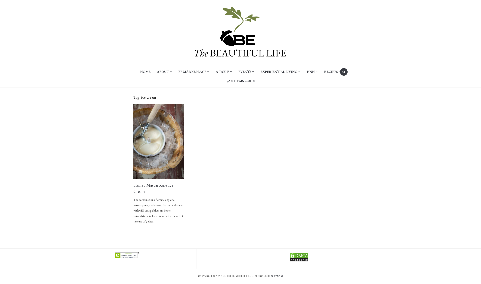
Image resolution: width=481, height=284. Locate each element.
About (163, 71)
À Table (222, 71)
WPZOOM (277, 276)
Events (244, 71)
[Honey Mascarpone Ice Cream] (158, 106)
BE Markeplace (192, 71)
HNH (311, 71)
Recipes (331, 71)
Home (145, 71)
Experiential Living (279, 71)
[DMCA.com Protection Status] (299, 255)
